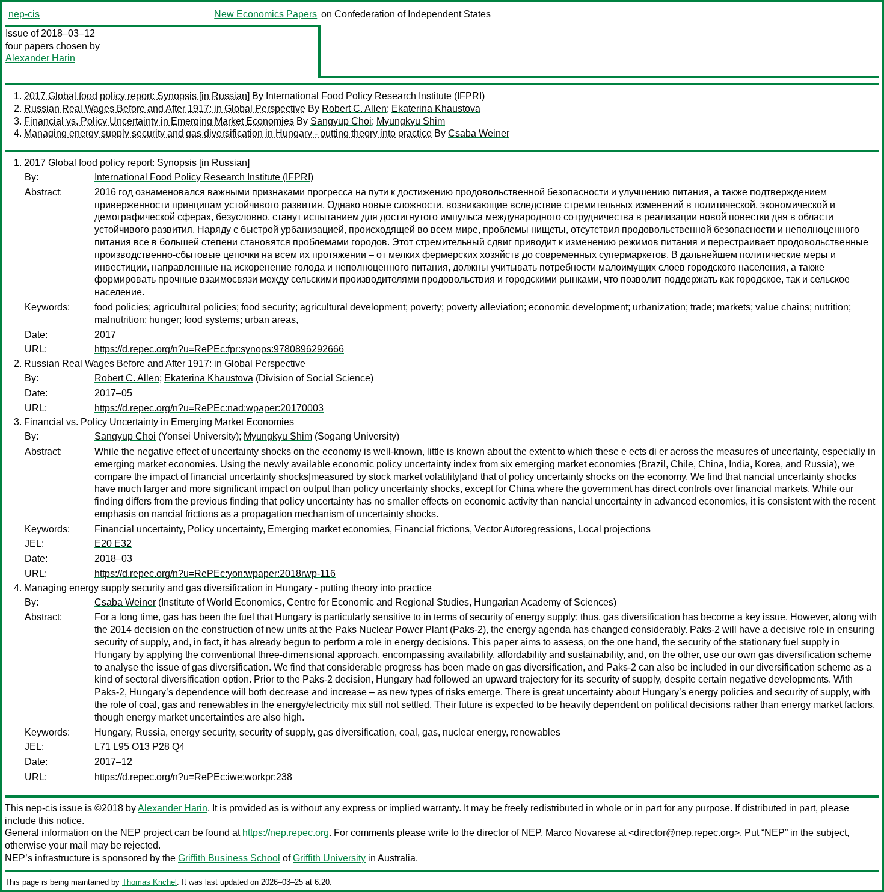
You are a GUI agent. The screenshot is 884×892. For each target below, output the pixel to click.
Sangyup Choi (341, 121)
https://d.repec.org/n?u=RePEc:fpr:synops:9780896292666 (219, 349)
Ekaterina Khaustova (435, 108)
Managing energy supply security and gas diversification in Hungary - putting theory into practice (228, 133)
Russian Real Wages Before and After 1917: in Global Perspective (164, 108)
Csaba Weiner (478, 133)
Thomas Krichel (149, 882)
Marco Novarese (580, 833)
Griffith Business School (229, 858)
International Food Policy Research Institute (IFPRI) (375, 96)
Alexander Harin (40, 58)
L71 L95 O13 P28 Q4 (139, 747)
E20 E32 (113, 543)
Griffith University (329, 858)
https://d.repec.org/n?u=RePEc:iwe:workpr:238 (193, 777)
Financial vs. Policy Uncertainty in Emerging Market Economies (159, 121)
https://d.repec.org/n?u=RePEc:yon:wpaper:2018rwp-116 (215, 573)
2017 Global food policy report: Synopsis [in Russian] (137, 96)
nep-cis (24, 14)
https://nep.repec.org (285, 833)
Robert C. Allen (354, 108)
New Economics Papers (265, 14)
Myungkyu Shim (410, 121)
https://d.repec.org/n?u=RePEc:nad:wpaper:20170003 (209, 408)
